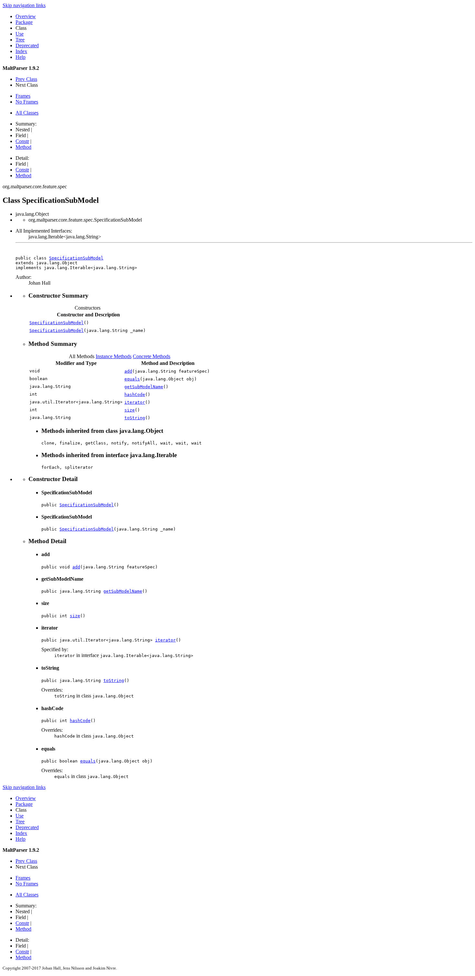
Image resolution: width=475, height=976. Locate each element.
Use (20, 34)
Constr (22, 141)
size (129, 410)
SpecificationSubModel (76, 258)
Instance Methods (114, 356)
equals (132, 379)
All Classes (27, 112)
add (128, 371)
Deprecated (27, 45)
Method (23, 147)
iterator (134, 402)
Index (21, 51)
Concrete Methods (151, 356)
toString (134, 417)
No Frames (27, 101)
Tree (20, 39)
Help (21, 57)
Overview (26, 16)
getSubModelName (143, 386)
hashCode (134, 394)
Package (24, 22)
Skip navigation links (24, 5)
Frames (23, 96)
